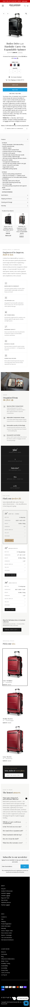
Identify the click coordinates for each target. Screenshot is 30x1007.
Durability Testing (5, 963)
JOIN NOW (24, 1)
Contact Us (4, 917)
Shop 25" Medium (10, 575)
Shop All (3, 888)
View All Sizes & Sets (11, 629)
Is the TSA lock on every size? (15, 827)
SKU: (10, 93)
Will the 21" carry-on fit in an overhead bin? (15, 822)
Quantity (15, 68)
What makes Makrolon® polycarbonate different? (15, 798)
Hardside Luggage (5, 893)
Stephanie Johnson (6, 902)
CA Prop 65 (4, 975)
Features (3, 139)
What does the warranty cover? (15, 843)
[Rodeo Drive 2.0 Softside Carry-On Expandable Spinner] (8, 219)
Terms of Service (5, 972)
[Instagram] (4, 998)
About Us (3, 952)
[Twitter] (10, 998)
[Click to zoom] (26, 13)
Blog (2, 956)
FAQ (2, 919)
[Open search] (25, 5)
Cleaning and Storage (6, 202)
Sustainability (4, 965)
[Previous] (4, 13)
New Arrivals (4, 900)
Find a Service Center (6, 933)
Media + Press (4, 961)
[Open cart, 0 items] (27, 5)
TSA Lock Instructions (6, 937)
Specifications (4, 195)
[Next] (8, 13)
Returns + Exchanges (6, 935)
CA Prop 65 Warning (7, 192)
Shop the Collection (13, 775)
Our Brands (4, 954)
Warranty (3, 205)
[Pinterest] (6, 998)
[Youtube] (13, 998)
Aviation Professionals (7, 891)
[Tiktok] (8, 998)
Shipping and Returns (6, 198)
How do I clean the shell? (15, 839)
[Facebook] (2, 998)
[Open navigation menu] (4, 6)
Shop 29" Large (10, 609)
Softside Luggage (5, 895)
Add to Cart (15, 85)
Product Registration (6, 924)
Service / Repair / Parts (7, 930)
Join (25, 866)
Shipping (3, 921)
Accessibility (4, 968)
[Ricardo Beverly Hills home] (15, 5)
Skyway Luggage (5, 905)
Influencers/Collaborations (8, 959)
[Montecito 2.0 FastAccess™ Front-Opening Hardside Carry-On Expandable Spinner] (22, 219)
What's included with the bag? (15, 835)
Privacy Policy (4, 970)
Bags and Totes (5, 898)
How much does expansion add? (15, 831)
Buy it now (15, 89)
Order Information (5, 926)
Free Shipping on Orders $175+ (16, 80)
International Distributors (7, 940)
